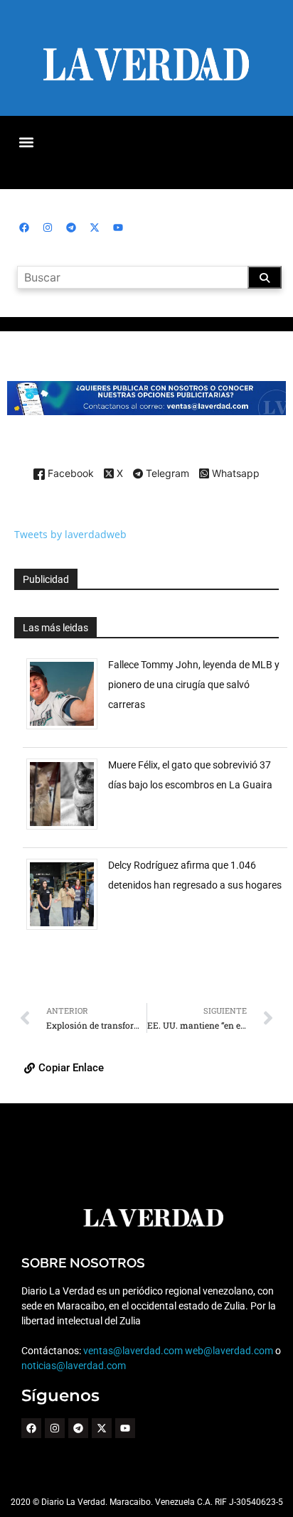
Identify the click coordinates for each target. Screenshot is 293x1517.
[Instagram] (48, 227)
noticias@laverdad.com (73, 1365)
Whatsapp (234, 473)
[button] (26, 142)
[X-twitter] (95, 227)
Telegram (166, 474)
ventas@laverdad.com (133, 1350)
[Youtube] (118, 227)
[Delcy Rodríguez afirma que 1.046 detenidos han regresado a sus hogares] (67, 929)
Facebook (69, 473)
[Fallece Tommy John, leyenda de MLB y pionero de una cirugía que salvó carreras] (67, 729)
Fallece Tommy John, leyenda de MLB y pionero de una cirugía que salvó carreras (193, 684)
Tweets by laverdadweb (70, 534)
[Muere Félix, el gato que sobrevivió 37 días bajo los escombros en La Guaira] (67, 829)
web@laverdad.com (229, 1350)
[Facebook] (24, 227)
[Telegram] (71, 227)
